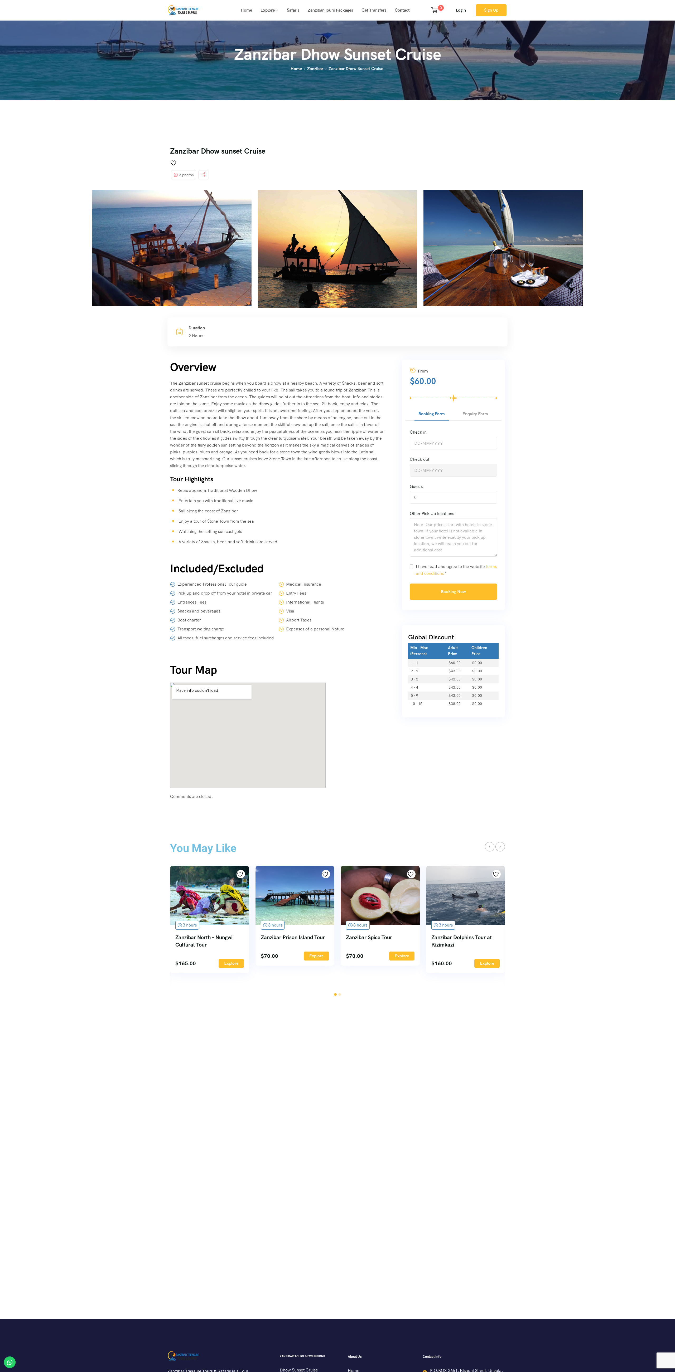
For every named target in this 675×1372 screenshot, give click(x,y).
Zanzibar (315, 68)
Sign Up (491, 10)
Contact (402, 10)
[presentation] (489, 846)
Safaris (293, 10)
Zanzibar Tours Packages (330, 10)
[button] (335, 994)
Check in (418, 432)
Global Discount (431, 637)
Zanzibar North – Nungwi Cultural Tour (204, 941)
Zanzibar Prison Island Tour (293, 937)
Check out (419, 459)
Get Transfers (373, 10)
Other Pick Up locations (432, 513)
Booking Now (453, 591)
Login (461, 10)
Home (246, 10)
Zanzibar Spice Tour (369, 937)
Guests (416, 486)
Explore (268, 10)
